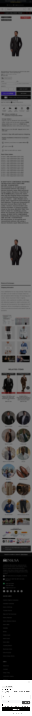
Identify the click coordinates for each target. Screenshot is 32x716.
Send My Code (16, 709)
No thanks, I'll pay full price (16, 713)
